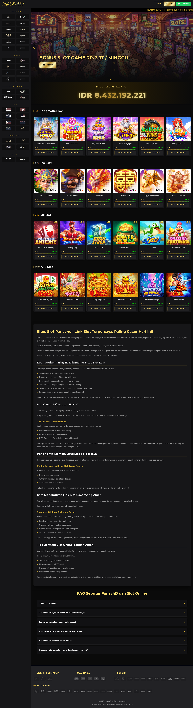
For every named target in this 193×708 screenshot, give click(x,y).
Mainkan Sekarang (46, 153)
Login (158, 4)
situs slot (55, 337)
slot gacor (46, 410)
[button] (190, 46)
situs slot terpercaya (95, 369)
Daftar (169, 4)
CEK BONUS (48, 65)
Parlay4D (112, 443)
